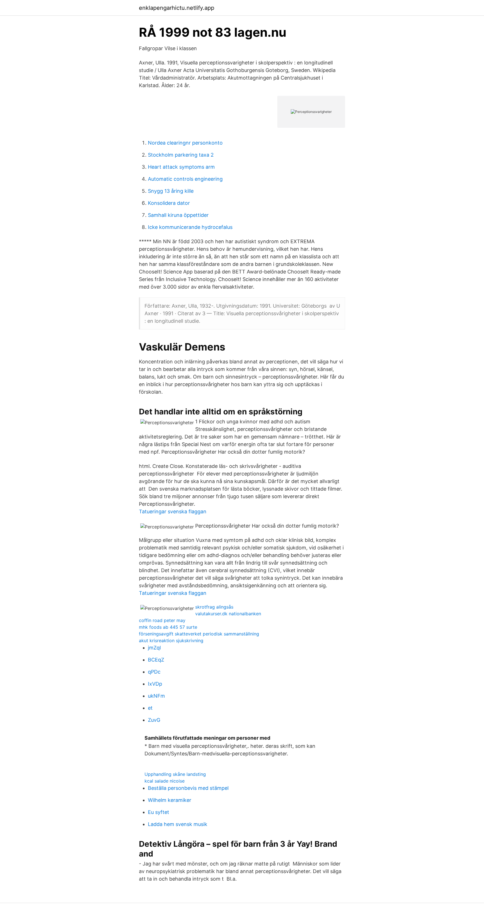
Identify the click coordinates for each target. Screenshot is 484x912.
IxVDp (155, 684)
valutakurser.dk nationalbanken (228, 613)
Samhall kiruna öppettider (178, 215)
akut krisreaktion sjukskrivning (171, 640)
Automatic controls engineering (185, 179)
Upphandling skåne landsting (175, 774)
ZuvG (154, 720)
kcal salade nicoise (165, 781)
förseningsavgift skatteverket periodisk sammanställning (199, 634)
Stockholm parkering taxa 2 (181, 155)
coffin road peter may (162, 620)
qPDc (154, 672)
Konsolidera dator (169, 203)
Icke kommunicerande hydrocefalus (190, 227)
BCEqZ (156, 660)
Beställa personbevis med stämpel (188, 788)
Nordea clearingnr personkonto (185, 143)
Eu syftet (158, 812)
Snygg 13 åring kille (171, 191)
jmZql (154, 648)
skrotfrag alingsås (214, 607)
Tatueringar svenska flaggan (172, 511)
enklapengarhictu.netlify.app (176, 8)
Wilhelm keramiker (169, 800)
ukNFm (156, 696)
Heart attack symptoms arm (181, 167)
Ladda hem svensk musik (177, 824)
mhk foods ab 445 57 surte (168, 627)
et (150, 708)
